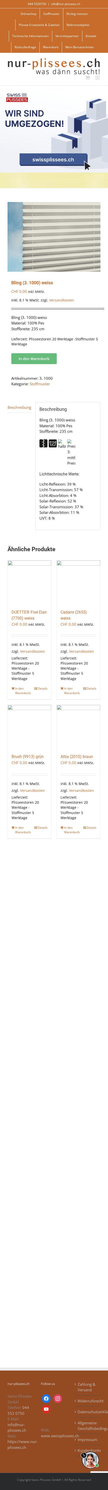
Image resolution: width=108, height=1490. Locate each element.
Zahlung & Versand (86, 1387)
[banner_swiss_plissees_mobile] (54, 87)
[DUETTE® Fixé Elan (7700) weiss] (29, 582)
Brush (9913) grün (28, 756)
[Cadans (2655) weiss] (78, 582)
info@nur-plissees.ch (65, 4)
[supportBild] (90, 1450)
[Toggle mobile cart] (87, 77)
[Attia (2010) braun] (78, 727)
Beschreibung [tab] (19, 407)
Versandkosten (61, 300)
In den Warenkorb (34, 358)
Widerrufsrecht (88, 1400)
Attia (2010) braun (77, 756)
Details (42, 688)
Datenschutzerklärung (88, 1411)
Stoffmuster (40, 383)
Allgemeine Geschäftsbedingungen (88, 1425)
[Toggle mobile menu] (97, 77)
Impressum (87, 1439)
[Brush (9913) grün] (29, 727)
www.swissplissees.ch (60, 1435)
